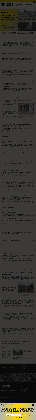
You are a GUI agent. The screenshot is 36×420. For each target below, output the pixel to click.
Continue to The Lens (18, 417)
